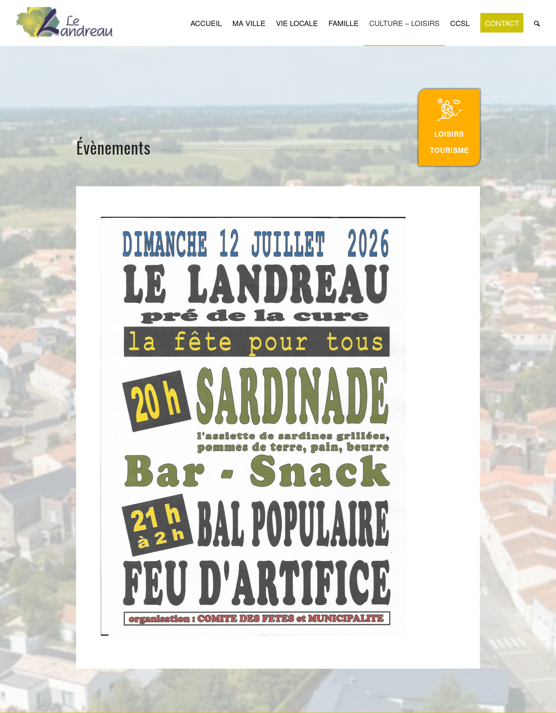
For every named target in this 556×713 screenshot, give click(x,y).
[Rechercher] (537, 23)
